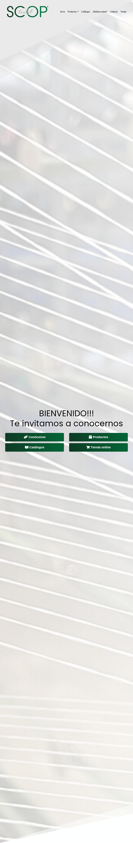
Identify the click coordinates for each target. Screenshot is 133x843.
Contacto (114, 11)
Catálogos (85, 11)
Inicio (62, 11)
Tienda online (101, 447)
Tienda (123, 11)
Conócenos (37, 437)
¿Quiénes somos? (100, 11)
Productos (72, 11)
